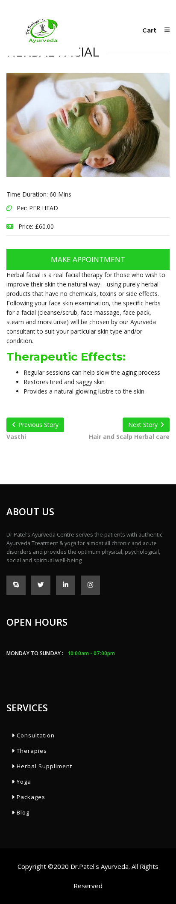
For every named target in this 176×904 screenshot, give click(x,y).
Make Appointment (88, 259)
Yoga (23, 781)
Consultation (35, 735)
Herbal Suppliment (43, 766)
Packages (30, 797)
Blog (22, 812)
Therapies (31, 751)
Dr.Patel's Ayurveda (99, 866)
